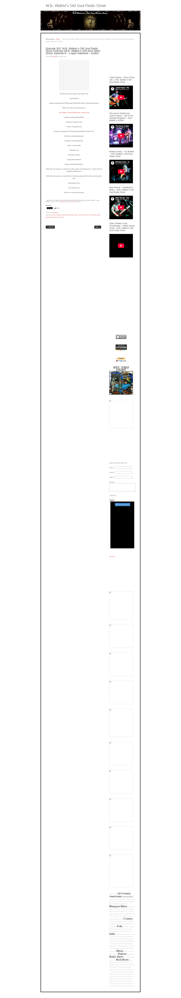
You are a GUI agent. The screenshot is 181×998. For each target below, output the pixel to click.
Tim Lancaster (119, 976)
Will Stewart (130, 986)
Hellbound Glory (123, 929)
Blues (76, 215)
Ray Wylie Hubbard (129, 957)
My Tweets (112, 556)
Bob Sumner (131, 907)
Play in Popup (68, 201)
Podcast (48, 217)
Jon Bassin (120, 939)
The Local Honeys (119, 974)
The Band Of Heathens (120, 969)
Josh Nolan (112, 941)
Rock (58, 217)
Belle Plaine (123, 901)
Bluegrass (71, 215)
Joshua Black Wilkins (121, 941)
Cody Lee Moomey (114, 916)
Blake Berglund (123, 904)
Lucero (111, 948)
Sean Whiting (127, 965)
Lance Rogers (121, 946)
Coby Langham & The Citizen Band (119, 914)
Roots (61, 217)
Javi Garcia (132, 934)
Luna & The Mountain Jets (126, 948)
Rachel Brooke (131, 954)
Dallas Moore (113, 921)
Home (58, 39)
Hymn (126, 931)
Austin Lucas (116, 901)
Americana (58, 215)
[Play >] (47, 197)
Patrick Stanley (113, 954)
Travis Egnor (116, 981)
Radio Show (53, 217)
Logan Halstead (93, 215)
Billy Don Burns (113, 904)
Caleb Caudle (129, 909)
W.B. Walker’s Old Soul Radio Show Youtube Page (74, 112)
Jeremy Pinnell (120, 936)
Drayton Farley (120, 924)
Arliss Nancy (112, 899)
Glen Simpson (126, 927)
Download (74, 201)
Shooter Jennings (121, 967)
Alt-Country (52, 215)
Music (98, 215)
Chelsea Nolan (113, 911)
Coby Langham (129, 911)
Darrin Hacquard (128, 921)
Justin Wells (123, 944)
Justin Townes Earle (114, 944)
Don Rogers (112, 924)
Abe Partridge (113, 894)
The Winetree (127, 974)
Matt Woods (112, 951)
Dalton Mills (120, 921)
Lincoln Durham (130, 946)
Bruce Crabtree (122, 909)
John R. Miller (113, 939)
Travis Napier (123, 981)
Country (80, 215)
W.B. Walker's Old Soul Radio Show (75, 5)
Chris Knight (121, 911)
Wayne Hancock (122, 986)
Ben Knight (130, 901)
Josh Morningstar (128, 939)
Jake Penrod (118, 934)
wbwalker (55, 56)
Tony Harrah (126, 976)
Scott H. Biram (119, 965)
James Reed (125, 934)
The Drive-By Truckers (122, 972)
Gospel (132, 927)
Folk (84, 215)
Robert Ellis (112, 960)
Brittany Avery (113, 909)
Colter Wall (123, 916)
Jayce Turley (112, 936)
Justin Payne (130, 941)
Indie (87, 215)
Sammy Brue (118, 962)
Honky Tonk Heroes (118, 931)
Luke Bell (116, 948)
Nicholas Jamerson (129, 951)
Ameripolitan (65, 215)
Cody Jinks (132, 914)
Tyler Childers (120, 983)
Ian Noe (130, 931)
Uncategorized (54, 212)
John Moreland (129, 936)
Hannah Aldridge (113, 929)
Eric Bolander (128, 924)
